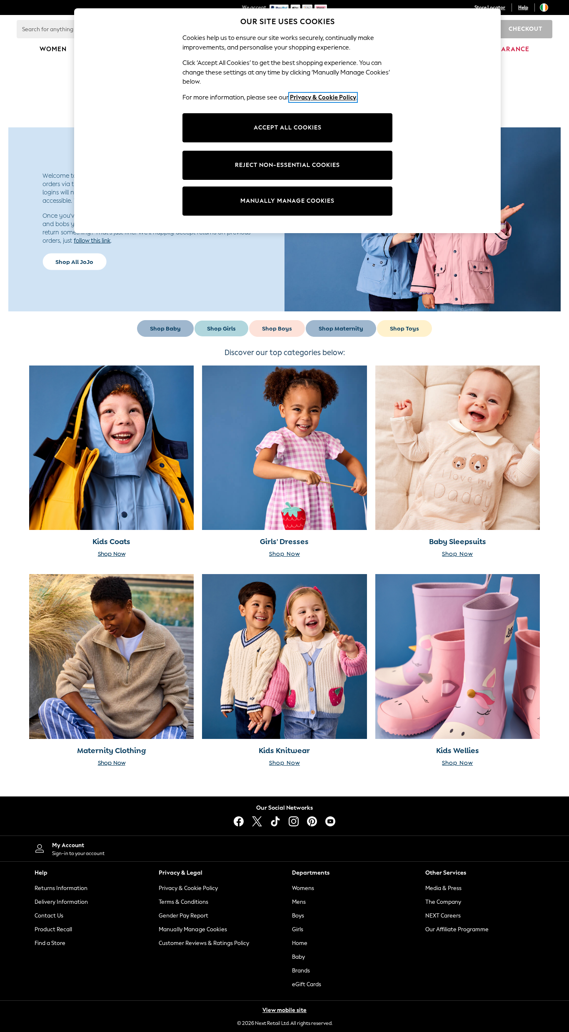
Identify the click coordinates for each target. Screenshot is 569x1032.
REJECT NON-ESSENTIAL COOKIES (287, 165)
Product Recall (53, 929)
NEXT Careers (443, 915)
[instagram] (293, 821)
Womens (303, 888)
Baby (298, 956)
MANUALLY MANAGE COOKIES (287, 200)
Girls (297, 929)
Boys (298, 915)
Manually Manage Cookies (193, 929)
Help (523, 7)
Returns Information (61, 888)
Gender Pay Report (183, 915)
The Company (443, 901)
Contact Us (49, 915)
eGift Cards (306, 984)
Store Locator (489, 7)
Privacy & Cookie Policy (188, 888)
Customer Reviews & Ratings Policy (204, 943)
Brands (301, 970)
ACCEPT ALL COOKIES (288, 127)
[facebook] (239, 821)
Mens (299, 901)
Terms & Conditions (183, 901)
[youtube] (330, 821)
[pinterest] (312, 821)
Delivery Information (61, 901)
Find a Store (50, 943)
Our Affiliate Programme (457, 929)
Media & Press (443, 888)
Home (299, 943)
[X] (257, 821)
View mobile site (284, 1010)
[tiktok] (275, 821)
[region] (287, 120)
